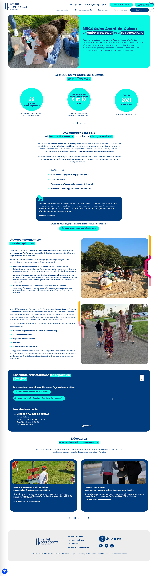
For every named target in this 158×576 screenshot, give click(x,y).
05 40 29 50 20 (27, 425)
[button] (78, 123)
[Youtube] (112, 546)
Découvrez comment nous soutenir (32, 392)
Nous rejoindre (120, 10)
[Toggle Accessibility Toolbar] (5, 571)
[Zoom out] (142, 379)
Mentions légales (69, 554)
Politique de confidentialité (91, 554)
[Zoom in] (142, 376)
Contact (139, 10)
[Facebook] (101, 546)
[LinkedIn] (106, 546)
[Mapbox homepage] (86, 426)
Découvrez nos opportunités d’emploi (79, 228)
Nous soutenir (121, 5)
